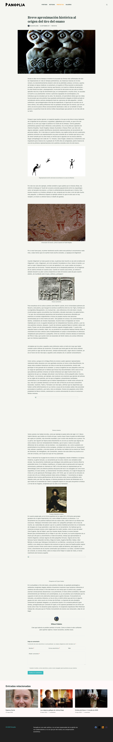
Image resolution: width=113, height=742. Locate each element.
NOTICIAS (52, 4)
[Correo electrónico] (106, 727)
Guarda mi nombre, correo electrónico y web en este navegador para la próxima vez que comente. (53, 668)
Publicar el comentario (35, 672)
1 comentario (52, 712)
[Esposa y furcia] (22, 698)
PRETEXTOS (60, 4)
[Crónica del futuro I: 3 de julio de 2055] (91, 698)
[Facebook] (96, 727)
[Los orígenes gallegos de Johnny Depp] (56, 698)
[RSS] (103, 727)
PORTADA (44, 4)
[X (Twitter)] (99, 727)
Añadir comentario (34, 653)
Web (69, 648)
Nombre (31, 648)
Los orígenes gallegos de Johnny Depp (52, 710)
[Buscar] (106, 4)
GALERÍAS (68, 4)
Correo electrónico (54, 648)
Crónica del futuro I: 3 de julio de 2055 (86, 710)
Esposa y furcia (10, 710)
